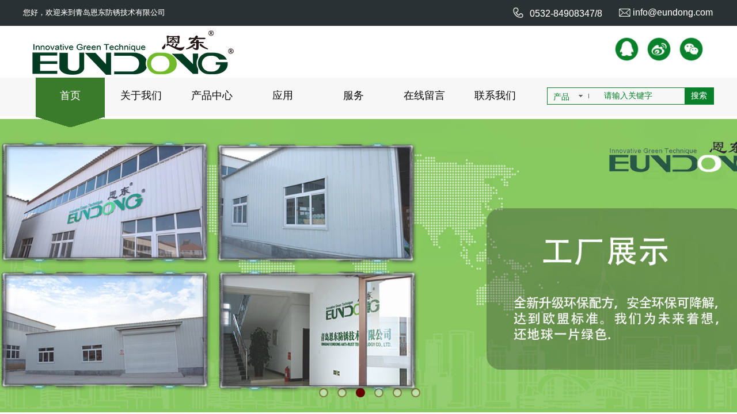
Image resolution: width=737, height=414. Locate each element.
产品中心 (212, 95)
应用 (282, 95)
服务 (353, 95)
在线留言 (424, 95)
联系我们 (495, 95)
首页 (70, 95)
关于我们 (141, 95)
